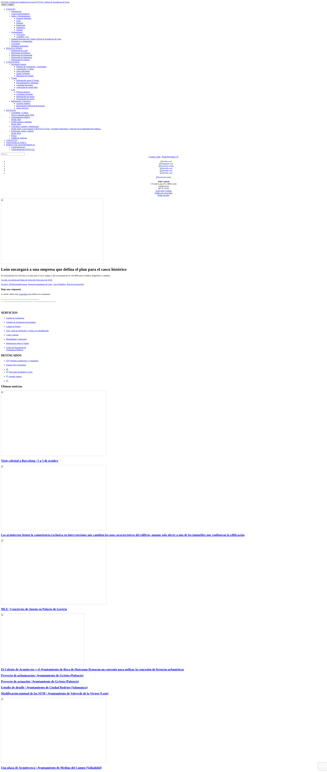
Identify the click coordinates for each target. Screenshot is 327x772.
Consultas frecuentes (24, 85)
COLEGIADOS (13, 62)
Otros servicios (22, 108)
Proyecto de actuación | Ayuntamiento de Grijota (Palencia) (40, 681)
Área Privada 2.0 (170, 156)
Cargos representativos (20, 14)
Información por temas (25, 96)
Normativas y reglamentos (21, 41)
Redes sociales (163, 195)
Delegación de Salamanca (21, 57)
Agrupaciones (16, 32)
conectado (23, 294)
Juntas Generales (23, 73)
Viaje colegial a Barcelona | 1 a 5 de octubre (29, 460)
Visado (14, 78)
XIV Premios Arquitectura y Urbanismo (22, 361)
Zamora (19, 30)
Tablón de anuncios (19, 138)
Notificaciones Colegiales (21, 123)
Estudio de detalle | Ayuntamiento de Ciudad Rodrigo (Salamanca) (44, 687)
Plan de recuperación (75, 284)
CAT (13, 90)
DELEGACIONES (14, 48)
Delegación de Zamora (20, 60)
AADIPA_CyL (22, 37)
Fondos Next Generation (16, 365)
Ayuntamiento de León (42, 284)
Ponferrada (20, 25)
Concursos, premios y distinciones (56, 127)
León (18, 21)
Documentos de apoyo (25, 99)
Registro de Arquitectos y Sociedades (31, 67)
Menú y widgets (8, 5)
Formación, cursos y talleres (22, 132)
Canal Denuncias (18, 147)
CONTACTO (11, 140)
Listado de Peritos (13, 326)
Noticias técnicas (23, 92)
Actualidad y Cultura (22, 114)
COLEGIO (10, 9)
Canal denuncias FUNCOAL (23, 149)
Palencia (19, 23)
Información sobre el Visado (27, 80)
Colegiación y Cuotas (25, 69)
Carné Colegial (12, 335)
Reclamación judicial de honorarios (30, 106)
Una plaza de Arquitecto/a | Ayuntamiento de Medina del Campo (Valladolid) (51, 767)
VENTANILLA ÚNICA (16, 142)
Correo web (155, 156)
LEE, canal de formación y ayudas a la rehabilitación (27, 331)
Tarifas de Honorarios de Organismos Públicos (16, 349)
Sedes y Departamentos (20, 16)
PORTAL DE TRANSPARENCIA (20, 145)
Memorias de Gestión (25, 76)
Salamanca (20, 27)
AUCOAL (20, 34)
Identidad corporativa (19, 46)
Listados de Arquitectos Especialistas (21, 322)
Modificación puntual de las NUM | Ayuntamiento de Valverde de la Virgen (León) (54, 693)
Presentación (16, 11)
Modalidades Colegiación (16, 339)
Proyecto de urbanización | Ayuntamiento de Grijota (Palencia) (42, 675)
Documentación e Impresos (27, 83)
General (24, 284)
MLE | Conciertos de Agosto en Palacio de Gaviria (34, 609)
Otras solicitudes (23, 71)
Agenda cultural (15, 376)
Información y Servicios (21, 101)
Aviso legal (160, 191)
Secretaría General (18, 64)
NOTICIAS (11, 110)
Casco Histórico (59, 284)
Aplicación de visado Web (27, 87)
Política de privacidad (163, 193)
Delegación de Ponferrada (21, 55)
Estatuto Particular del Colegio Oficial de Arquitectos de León (36, 39)
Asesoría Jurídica (23, 103)
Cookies (168, 191)
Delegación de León (19, 50)
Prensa (14, 136)
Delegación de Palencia (20, 53)
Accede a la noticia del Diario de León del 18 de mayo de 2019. (26, 280)
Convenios (15, 44)
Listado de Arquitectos (15, 318)
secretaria (17, 284)
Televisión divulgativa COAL (20, 372)
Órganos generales (23, 18)
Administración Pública (20, 118)
